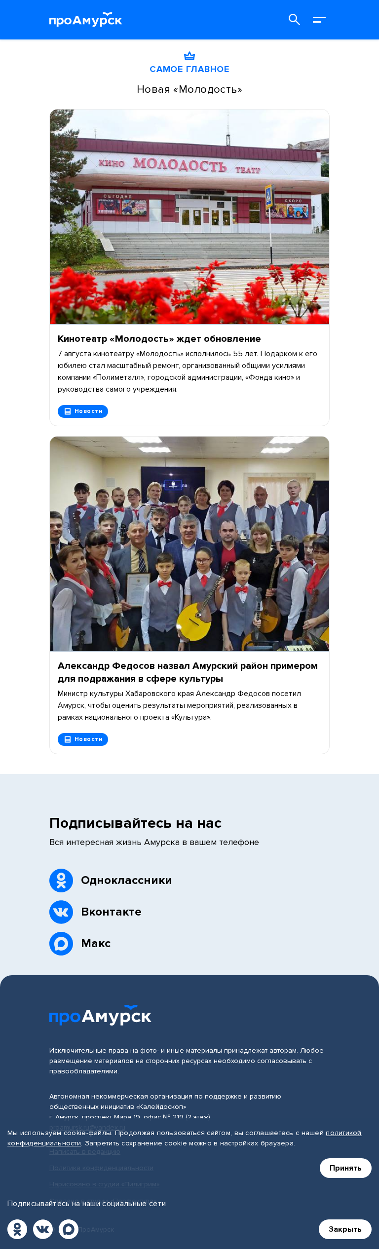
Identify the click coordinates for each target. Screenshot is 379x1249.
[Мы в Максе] (68, 1229)
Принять (346, 1168)
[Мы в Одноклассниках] (17, 1229)
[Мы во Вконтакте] (43, 1229)
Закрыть (345, 1229)
